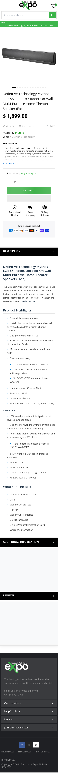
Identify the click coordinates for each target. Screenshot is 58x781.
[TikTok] (36, 745)
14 (45, 87)
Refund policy (7, 752)
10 (35, 87)
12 (40, 87)
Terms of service (42, 752)
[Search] (52, 15)
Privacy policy (24, 752)
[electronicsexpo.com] (28, 6)
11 (38, 87)
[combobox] (25, 15)
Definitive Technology (23, 136)
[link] (52, 757)
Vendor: (7, 136)
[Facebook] (22, 745)
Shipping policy (8, 760)
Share (52, 126)
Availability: (8, 133)
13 (43, 87)
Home (3, 22)
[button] (29, 198)
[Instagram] (29, 745)
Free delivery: (13, 173)
